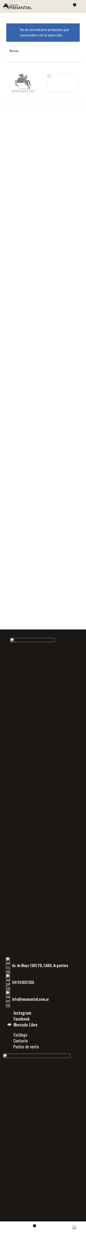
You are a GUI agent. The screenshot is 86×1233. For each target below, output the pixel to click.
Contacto (20, 1040)
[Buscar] (65, 6)
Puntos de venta (26, 1046)
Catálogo (20, 1035)
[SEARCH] (75, 51)
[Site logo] (17, 6)
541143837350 (23, 982)
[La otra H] (63, 83)
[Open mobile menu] (81, 6)
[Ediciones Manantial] (23, 83)
